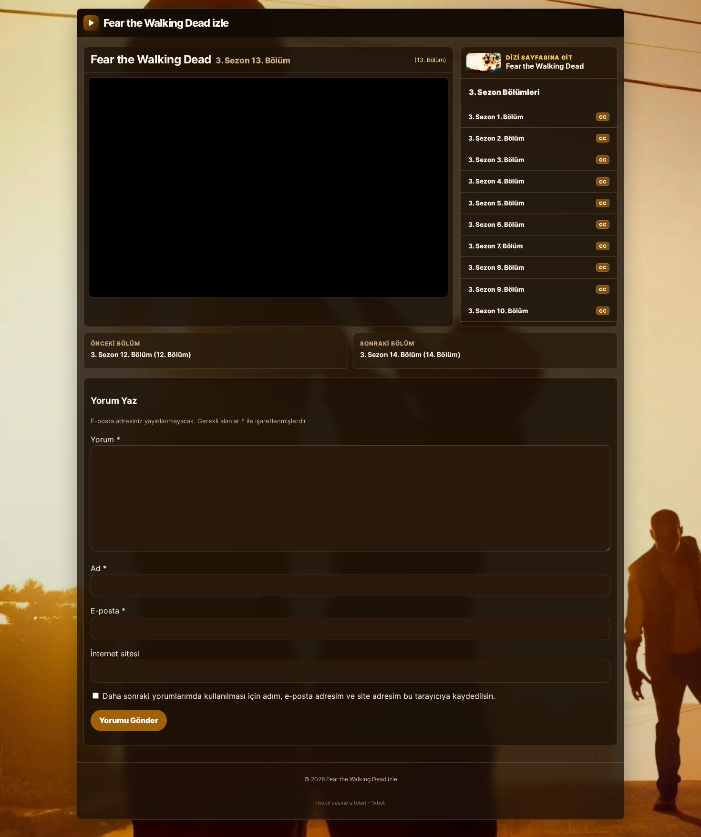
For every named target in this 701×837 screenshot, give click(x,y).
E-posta (108, 610)
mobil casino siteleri (341, 802)
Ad (99, 568)
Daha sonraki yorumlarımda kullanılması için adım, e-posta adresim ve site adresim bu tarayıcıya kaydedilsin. (299, 696)
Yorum (105, 439)
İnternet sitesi (115, 653)
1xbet (378, 802)
